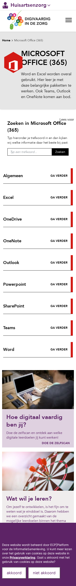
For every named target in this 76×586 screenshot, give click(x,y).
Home (6, 40)
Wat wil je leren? (29, 499)
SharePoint (13, 306)
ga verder (59, 176)
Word (8, 349)
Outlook (11, 262)
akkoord (14, 573)
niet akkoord (44, 573)
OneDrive (12, 219)
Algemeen (13, 176)
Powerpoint (14, 284)
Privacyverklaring (22, 557)
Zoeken (60, 152)
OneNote (12, 241)
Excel (8, 197)
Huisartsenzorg (28, 5)
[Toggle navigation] (68, 21)
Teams (9, 328)
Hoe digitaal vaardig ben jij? (34, 421)
